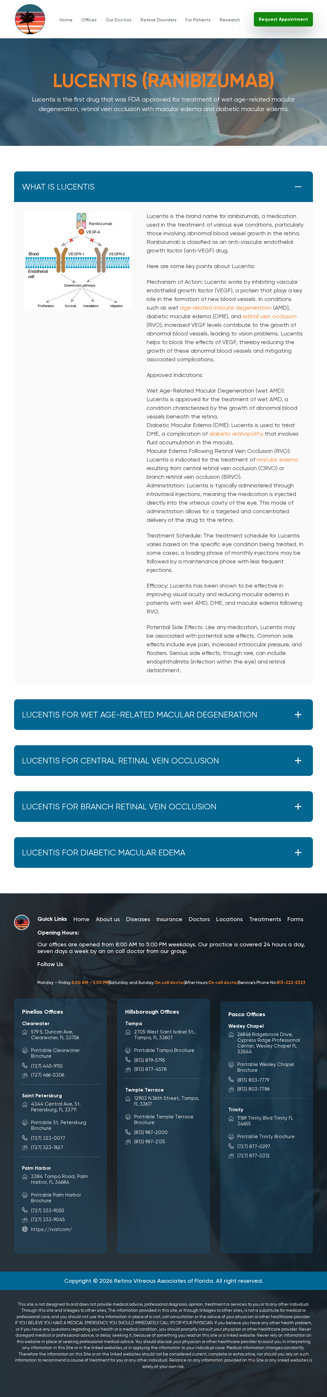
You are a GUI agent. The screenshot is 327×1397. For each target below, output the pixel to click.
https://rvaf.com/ (51, 1229)
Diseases (138, 919)
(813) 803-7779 (253, 1080)
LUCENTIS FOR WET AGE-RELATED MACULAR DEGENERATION (139, 714)
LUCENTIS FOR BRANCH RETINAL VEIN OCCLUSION (119, 806)
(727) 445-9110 (47, 1066)
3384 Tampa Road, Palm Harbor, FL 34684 (59, 1179)
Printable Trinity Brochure (266, 1136)
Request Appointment (283, 19)
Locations (229, 919)
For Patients (198, 19)
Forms (295, 919)
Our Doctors (119, 19)
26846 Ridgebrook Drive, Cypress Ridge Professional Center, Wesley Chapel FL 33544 (268, 1043)
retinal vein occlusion (270, 316)
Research (230, 19)
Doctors (199, 919)
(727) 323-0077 (48, 1138)
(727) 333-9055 (47, 1210)
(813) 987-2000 (151, 1132)
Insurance (169, 919)
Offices (89, 19)
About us (108, 919)
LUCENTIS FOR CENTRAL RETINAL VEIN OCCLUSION (120, 760)
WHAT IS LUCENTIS (58, 187)
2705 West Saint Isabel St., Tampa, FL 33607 (165, 1034)
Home (66, 19)
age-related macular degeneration (225, 307)
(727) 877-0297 (253, 1146)
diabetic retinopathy (236, 433)
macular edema (277, 459)
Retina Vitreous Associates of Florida (163, 1280)
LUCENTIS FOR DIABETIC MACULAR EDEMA (103, 852)
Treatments (265, 919)
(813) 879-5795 (149, 1060)
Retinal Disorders (159, 19)
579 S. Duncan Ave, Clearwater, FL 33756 (55, 1034)
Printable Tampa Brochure (164, 1050)
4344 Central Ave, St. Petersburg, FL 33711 (56, 1107)
